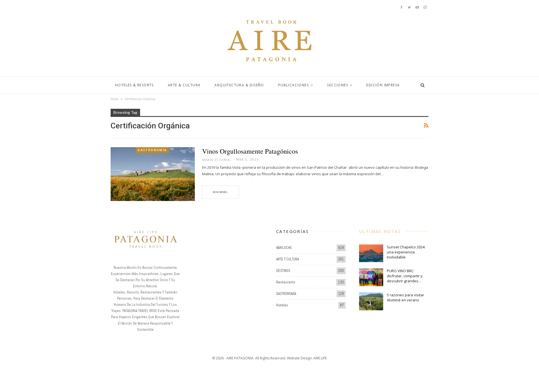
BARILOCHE (284, 247)
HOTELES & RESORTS (134, 85)
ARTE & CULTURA (184, 85)
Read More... (221, 192)
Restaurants (285, 282)
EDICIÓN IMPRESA (383, 85)
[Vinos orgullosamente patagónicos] (153, 174)
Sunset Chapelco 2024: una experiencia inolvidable (406, 252)
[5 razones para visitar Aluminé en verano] (371, 301)
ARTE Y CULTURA (287, 259)
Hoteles (282, 305)
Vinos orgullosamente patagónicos (250, 151)
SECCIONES (337, 85)
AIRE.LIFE (320, 358)
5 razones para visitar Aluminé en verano (405, 297)
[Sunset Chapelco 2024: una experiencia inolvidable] (371, 253)
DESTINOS (283, 270)
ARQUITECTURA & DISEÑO (239, 85)
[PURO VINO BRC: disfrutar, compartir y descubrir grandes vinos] (371, 277)
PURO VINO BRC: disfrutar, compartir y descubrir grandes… (404, 275)
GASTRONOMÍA (152, 150)
